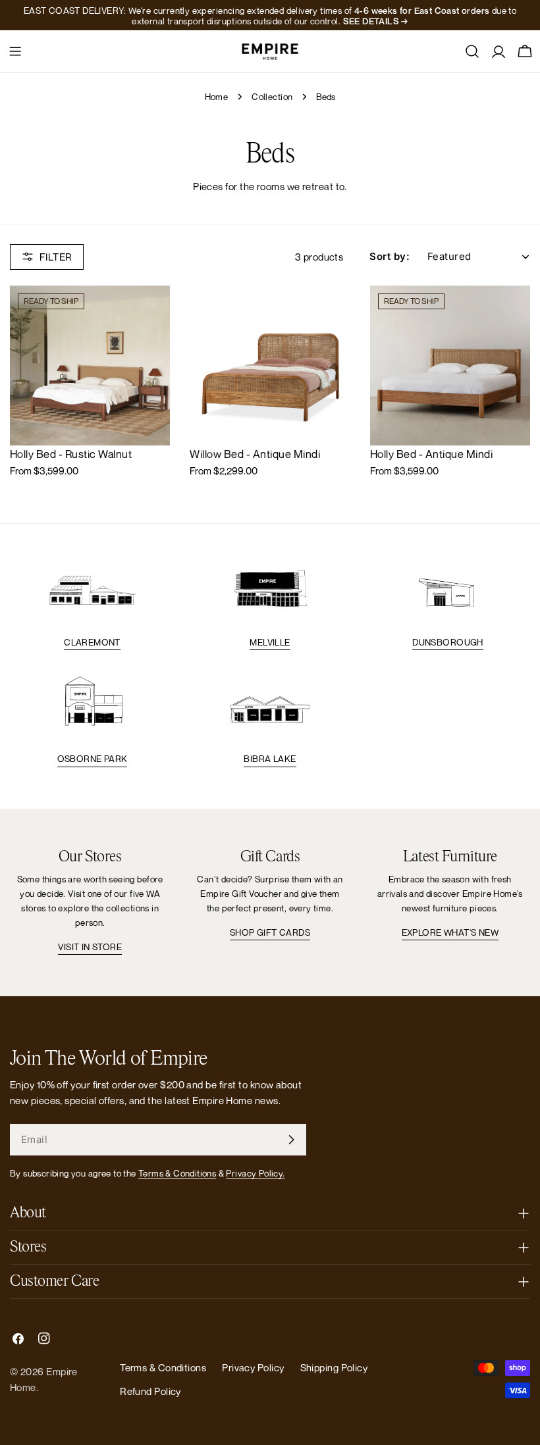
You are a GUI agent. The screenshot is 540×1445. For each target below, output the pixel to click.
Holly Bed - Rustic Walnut (71, 454)
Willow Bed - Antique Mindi (255, 454)
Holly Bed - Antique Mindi (431, 454)
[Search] (472, 51)
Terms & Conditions (177, 1173)
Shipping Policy (334, 1367)
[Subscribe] (291, 1139)
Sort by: (389, 256)
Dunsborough (447, 642)
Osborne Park (92, 758)
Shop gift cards (270, 932)
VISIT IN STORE (90, 947)
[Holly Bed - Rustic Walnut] (90, 365)
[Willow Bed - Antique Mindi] (270, 365)
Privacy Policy (253, 1367)
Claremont (92, 642)
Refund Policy (150, 1391)
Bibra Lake (270, 758)
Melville (270, 642)
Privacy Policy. (255, 1173)
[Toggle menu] (15, 51)
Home (217, 96)
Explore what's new (450, 932)
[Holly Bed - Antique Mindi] (450, 365)
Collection (272, 96)
